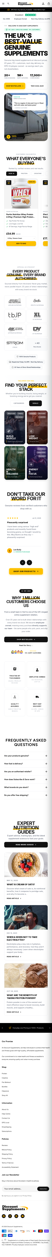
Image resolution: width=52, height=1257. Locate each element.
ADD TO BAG (21, 243)
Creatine (37, 173)
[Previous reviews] (22, 562)
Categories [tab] (19, 403)
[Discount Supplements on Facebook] (4, 1216)
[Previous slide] (2, 1028)
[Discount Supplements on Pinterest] (16, 1216)
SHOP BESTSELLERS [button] (13, 86)
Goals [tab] (35, 403)
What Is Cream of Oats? (21, 884)
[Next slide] (49, 1028)
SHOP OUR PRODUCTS (24, 571)
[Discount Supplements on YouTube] (23, 1216)
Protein (24, 173)
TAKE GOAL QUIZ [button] (37, 86)
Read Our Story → (26, 645)
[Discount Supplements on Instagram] (10, 1216)
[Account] (43, 3)
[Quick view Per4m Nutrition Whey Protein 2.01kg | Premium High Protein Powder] (33, 205)
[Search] (8, 3)
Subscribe (44, 1189)
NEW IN (12, 173)
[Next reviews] (29, 562)
